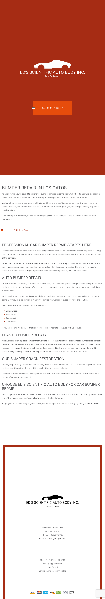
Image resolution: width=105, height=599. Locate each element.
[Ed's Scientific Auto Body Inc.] (52, 64)
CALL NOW (21, 230)
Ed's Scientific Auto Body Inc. (52, 72)
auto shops (40, 398)
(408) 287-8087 (52, 108)
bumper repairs (32, 270)
